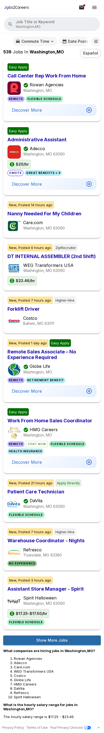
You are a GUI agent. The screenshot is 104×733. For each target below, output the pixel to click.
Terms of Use (37, 728)
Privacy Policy (13, 728)
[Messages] (81, 7)
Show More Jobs (52, 640)
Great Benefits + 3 (43, 173)
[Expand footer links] (98, 727)
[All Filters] (96, 41)
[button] (52, 24)
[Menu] (94, 7)
